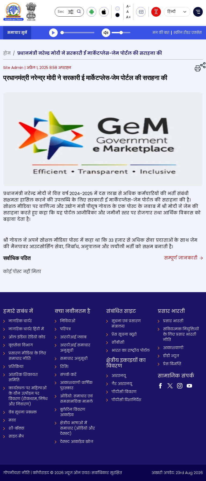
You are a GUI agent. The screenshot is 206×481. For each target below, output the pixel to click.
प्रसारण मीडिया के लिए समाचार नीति (27, 355)
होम (7, 53)
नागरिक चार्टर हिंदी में (26, 329)
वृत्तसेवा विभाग (21, 345)
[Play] (53, 32)
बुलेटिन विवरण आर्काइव (72, 412)
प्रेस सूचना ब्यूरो (124, 334)
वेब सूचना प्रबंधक (23, 412)
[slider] (77, 32)
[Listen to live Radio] (156, 12)
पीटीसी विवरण (124, 391)
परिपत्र (65, 329)
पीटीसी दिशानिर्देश (126, 399)
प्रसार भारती (173, 321)
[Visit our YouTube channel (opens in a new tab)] (189, 385)
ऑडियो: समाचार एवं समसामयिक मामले (76, 398)
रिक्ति (64, 366)
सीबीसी (118, 342)
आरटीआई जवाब (73, 337)
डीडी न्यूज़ (171, 355)
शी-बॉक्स (16, 428)
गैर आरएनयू (122, 383)
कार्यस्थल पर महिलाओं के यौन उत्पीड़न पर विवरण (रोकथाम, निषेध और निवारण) (28, 396)
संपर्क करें (68, 374)
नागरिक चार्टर (20, 321)
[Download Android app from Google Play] (91, 12)
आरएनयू (119, 375)
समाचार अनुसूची (74, 358)
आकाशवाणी (173, 347)
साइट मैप (16, 436)
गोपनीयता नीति (16, 472)
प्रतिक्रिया (16, 366)
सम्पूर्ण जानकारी (181, 258)
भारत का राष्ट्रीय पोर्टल (131, 350)
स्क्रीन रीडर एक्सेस (188, 32)
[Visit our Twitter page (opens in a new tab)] (170, 385)
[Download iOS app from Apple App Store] (104, 12)
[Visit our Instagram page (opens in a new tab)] (179, 385)
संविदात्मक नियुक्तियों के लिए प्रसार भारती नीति (181, 334)
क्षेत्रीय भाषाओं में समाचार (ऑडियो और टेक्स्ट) (77, 428)
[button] (71, 12)
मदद (12, 420)
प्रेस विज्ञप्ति (172, 363)
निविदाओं (67, 321)
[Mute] (106, 32)
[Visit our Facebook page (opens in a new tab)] (160, 385)
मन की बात (160, 32)
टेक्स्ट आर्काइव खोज (76, 441)
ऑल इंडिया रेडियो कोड (27, 337)
